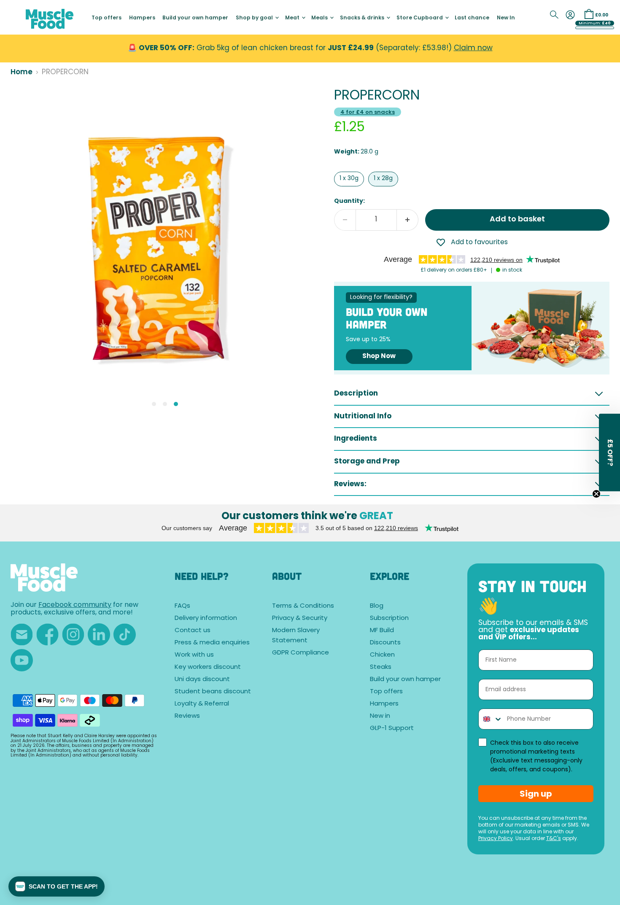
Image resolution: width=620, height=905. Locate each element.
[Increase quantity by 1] (407, 220)
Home (21, 72)
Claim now (473, 48)
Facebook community (74, 605)
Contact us (192, 631)
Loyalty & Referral (202, 704)
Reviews (187, 716)
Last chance (472, 18)
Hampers (142, 18)
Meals (320, 18)
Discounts (385, 643)
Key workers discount (208, 667)
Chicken (382, 655)
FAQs (182, 606)
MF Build (382, 631)
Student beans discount (213, 692)
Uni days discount (202, 679)
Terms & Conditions (303, 606)
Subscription (389, 618)
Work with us (194, 655)
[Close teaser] (596, 494)
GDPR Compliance (300, 653)
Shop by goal (255, 18)
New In (506, 18)
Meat (293, 18)
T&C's (553, 838)
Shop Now (379, 356)
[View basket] (588, 14)
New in (380, 716)
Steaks (380, 667)
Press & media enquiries (212, 643)
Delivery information (206, 618)
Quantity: (349, 201)
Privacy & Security (299, 618)
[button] (56, 886)
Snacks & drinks (362, 18)
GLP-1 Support (392, 728)
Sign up (536, 794)
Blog (376, 606)
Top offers (106, 18)
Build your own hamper (195, 18)
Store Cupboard (420, 18)
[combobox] (491, 719)
